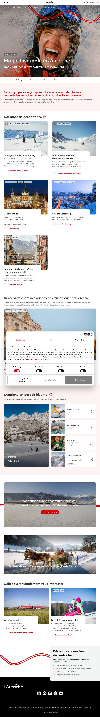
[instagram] (39, 693)
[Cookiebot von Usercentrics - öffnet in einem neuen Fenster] (83, 334)
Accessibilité (72, 708)
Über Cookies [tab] (79, 340)
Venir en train (53, 80)
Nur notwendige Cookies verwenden (21, 380)
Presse (87, 708)
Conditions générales (59, 708)
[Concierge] (84, 2)
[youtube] (61, 693)
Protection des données (42, 708)
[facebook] (44, 693)
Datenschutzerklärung (34, 359)
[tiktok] (55, 693)
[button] (92, 2)
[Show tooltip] (97, 74)
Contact (11, 708)
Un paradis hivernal (37, 80)
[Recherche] (79, 2)
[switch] (39, 370)
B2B (80, 708)
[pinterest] (50, 693)
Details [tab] (50, 340)
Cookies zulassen (78, 380)
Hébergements (21, 80)
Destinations (8, 80)
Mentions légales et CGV (25, 708)
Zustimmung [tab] (20, 340)
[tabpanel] (50, 435)
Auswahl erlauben (50, 380)
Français (93, 2)
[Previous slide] (8, 554)
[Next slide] (92, 554)
